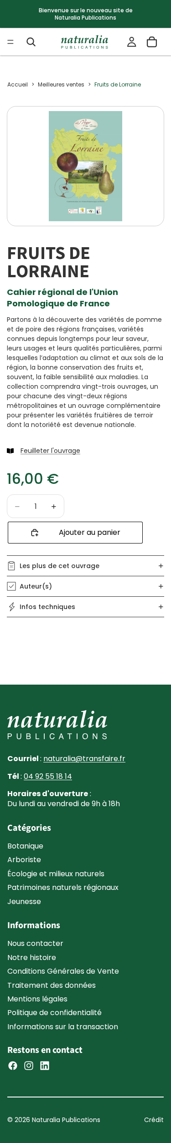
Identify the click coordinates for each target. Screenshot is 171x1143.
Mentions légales (37, 999)
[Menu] (10, 41)
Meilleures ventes (61, 84)
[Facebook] (12, 1065)
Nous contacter (35, 943)
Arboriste (24, 859)
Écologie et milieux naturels (55, 874)
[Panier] (152, 42)
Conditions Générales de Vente (63, 971)
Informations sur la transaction (62, 1026)
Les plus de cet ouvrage (59, 565)
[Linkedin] (44, 1065)
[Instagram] (28, 1065)
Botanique (25, 846)
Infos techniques (47, 606)
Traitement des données (51, 985)
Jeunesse (24, 901)
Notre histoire (31, 957)
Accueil (17, 84)
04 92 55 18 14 (48, 776)
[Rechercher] (31, 42)
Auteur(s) (36, 586)
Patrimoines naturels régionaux (63, 887)
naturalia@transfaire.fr (84, 758)
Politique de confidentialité (54, 1012)
